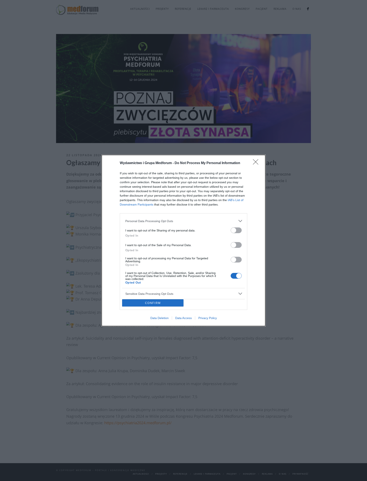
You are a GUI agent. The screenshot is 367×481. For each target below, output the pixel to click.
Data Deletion (159, 318)
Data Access (183, 318)
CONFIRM (153, 303)
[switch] (236, 230)
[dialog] (183, 240)
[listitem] (183, 221)
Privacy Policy (207, 318)
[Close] (257, 163)
